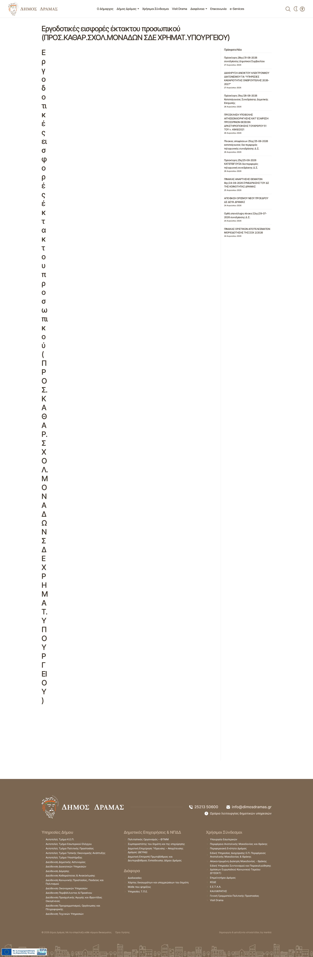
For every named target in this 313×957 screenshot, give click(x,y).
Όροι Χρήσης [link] (122, 932)
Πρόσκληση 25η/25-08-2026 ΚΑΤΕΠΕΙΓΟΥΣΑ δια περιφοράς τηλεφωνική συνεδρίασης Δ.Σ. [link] (241, 163)
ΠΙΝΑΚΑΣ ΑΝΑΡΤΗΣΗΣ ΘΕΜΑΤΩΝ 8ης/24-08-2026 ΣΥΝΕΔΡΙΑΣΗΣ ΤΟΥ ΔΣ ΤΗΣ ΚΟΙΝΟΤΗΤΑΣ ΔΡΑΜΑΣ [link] (246, 183)
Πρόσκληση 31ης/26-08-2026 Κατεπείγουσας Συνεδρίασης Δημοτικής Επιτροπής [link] (246, 99)
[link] (33, 9)
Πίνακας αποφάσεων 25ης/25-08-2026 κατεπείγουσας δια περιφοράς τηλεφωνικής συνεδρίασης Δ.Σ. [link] (246, 145)
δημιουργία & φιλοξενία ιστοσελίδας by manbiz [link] (245, 932)
